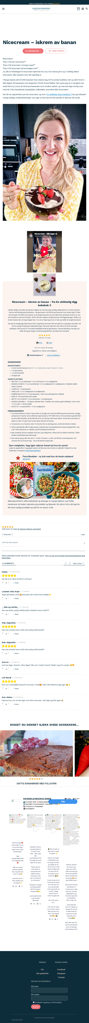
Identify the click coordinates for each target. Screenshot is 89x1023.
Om (42, 969)
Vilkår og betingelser (48, 1018)
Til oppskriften (32, 51)
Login (82, 534)
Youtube (61, 977)
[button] (40, 335)
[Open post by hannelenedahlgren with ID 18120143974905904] (35, 829)
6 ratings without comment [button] (29, 529)
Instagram (61, 973)
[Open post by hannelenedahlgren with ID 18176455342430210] (53, 830)
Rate (50, 343)
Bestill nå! (26, 459)
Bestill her (56, 4)
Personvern (38, 1018)
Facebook (61, 969)
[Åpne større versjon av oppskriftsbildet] (44, 284)
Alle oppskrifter (42, 973)
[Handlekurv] (78, 8)
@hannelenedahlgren (33, 451)
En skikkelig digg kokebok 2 (59, 94)
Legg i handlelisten (53, 355)
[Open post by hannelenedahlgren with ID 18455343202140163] (17, 827)
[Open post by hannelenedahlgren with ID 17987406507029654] (71, 838)
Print (40, 343)
